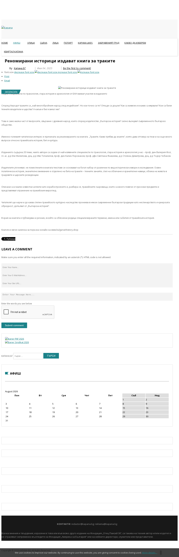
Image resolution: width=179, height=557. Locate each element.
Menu (3, 60)
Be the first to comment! (77, 68)
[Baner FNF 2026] (14, 338)
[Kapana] (7, 27)
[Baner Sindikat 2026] (17, 342)
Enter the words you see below (16, 303)
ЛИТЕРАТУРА (11, 91)
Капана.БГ (20, 68)
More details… (149, 552)
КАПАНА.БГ (7, 356)
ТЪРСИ (51, 355)
